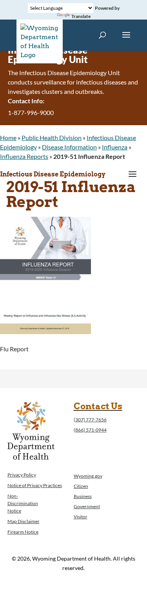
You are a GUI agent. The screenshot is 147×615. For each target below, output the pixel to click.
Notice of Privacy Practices (34, 485)
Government (87, 506)
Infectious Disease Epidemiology (52, 174)
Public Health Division (52, 137)
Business (83, 496)
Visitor (80, 517)
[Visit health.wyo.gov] (45, 331)
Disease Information (69, 147)
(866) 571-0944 (90, 430)
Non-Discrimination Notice (22, 503)
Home (8, 137)
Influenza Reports (24, 156)
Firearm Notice (22, 532)
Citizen (81, 486)
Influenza (114, 147)
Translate (81, 16)
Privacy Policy (21, 475)
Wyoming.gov (88, 476)
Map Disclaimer (23, 521)
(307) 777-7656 (90, 420)
